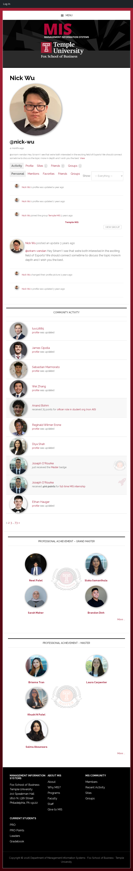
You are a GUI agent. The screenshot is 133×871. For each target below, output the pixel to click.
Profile (29, 165)
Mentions (33, 173)
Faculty (52, 798)
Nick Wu (26, 187)
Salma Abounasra (36, 747)
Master (55, 467)
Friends (57, 165)
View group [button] (112, 227)
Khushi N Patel (36, 714)
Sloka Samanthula (96, 580)
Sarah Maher (36, 612)
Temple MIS (66, 31)
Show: (87, 175)
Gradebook (17, 841)
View (82, 158)
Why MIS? (54, 787)
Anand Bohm (40, 405)
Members (91, 781)
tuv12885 (38, 328)
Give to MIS (55, 809)
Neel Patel (36, 580)
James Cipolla (41, 348)
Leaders (15, 836)
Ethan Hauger (41, 502)
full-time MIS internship (72, 486)
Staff (51, 804)
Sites (41, 165)
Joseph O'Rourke (43, 463)
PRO (13, 824)
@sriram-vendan (35, 251)
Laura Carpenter (96, 682)
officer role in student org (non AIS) (76, 409)
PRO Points (17, 830)
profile (35, 332)
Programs (54, 793)
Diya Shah (38, 444)
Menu (69, 15)
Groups (74, 165)
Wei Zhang (39, 386)
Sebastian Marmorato (46, 367)
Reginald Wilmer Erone (46, 425)
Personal (17, 173)
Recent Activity (95, 787)
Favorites (49, 173)
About (52, 781)
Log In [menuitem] (6, 3)
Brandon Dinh (96, 612)
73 (16, 522)
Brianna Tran (36, 682)
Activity (16, 165)
